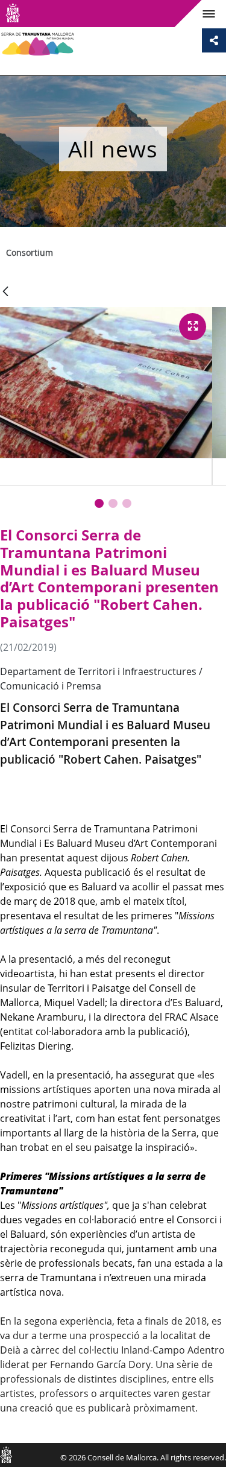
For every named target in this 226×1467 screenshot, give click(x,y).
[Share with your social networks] (214, 40)
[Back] (5, 292)
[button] (99, 503)
